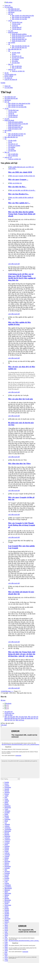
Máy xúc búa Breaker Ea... (18, 194)
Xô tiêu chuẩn (16, 52)
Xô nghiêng (15, 59)
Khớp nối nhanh (13, 32)
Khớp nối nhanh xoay (18, 37)
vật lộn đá (15, 25)
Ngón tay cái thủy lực (18, 71)
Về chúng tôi (8, 78)
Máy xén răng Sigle (21, 716)
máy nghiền (11, 42)
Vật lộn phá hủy (16, 29)
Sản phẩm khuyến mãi (14, 10)
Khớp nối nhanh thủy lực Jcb (29, 718)
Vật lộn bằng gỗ (16, 27)
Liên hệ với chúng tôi (10, 79)
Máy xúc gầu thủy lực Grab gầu (20, 399)
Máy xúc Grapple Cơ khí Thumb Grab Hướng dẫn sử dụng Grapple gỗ (21, 525)
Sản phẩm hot (8, 711)
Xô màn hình (16, 62)
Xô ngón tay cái (16, 56)
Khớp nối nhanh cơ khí (18, 41)
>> (13, 691)
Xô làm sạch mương (18, 57)
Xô (9, 51)
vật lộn (10, 20)
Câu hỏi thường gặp (10, 74)
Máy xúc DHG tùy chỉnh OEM (20, 172)
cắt (9, 44)
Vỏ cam (10, 31)
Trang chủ (7, 5)
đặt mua (3, 700)
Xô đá (14, 54)
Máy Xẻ (10, 64)
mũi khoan (11, 12)
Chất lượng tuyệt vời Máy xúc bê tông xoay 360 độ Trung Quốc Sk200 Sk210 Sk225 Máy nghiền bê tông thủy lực (22, 277)
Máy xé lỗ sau (20, 720)
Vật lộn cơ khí (16, 24)
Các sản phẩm (8, 7)
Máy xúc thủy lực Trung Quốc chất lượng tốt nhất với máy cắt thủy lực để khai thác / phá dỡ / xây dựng (21, 654)
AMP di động (8, 715)
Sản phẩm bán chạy (14, 9)
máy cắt (10, 14)
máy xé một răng (17, 66)
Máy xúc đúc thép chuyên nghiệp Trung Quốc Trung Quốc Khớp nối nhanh (21, 214)
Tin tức (6, 73)
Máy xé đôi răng (17, 68)
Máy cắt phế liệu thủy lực (19, 47)
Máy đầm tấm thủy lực (14, 49)
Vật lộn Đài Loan (17, 22)
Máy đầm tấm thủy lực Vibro (19, 463)
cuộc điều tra (12, 264)
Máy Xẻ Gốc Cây (9, 720)
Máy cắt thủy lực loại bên (19, 19)
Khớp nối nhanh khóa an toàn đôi (22, 36)
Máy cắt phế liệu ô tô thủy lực (20, 46)
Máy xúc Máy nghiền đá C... (19, 203)
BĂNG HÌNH (8, 76)
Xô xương (15, 61)
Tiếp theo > (8, 691)
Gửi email (4, 725)
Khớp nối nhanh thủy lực (19, 39)
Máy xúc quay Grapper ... (18, 179)
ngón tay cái (11, 69)
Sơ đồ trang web (9, 713)
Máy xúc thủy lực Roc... (17, 187)
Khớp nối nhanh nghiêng (19, 34)
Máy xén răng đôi (9, 716)
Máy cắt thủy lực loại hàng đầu (21, 17)
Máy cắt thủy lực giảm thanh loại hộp (23, 15)
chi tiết (18, 264)
